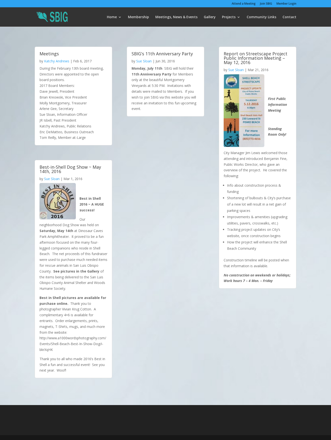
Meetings (49, 54)
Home (112, 17)
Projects (229, 17)
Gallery (210, 17)
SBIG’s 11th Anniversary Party (162, 54)
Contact (289, 17)
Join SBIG (266, 4)
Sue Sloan (52, 178)
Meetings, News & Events (176, 17)
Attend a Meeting (244, 4)
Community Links (261, 17)
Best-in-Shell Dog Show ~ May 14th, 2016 (70, 169)
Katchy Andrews (56, 61)
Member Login (286, 4)
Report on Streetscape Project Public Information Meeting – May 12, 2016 (255, 58)
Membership (138, 17)
